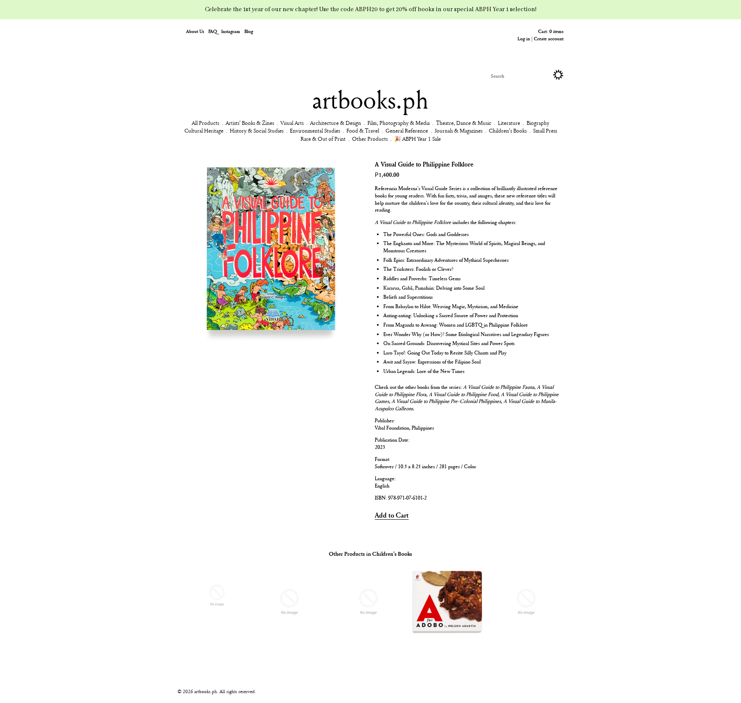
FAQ (212, 31)
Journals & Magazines (458, 130)
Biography (538, 123)
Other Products (370, 138)
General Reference (407, 130)
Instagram (230, 31)
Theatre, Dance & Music (463, 123)
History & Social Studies (256, 130)
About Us (195, 31)
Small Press (545, 130)
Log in (524, 38)
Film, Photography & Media (398, 123)
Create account (548, 38)
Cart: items (550, 31)
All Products (205, 123)
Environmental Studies (315, 130)
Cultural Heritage (203, 130)
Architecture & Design (335, 123)
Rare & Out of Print (323, 138)
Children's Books (508, 130)
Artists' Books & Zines (250, 123)
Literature (509, 123)
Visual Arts (292, 123)
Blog (248, 31)
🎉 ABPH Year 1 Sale (417, 138)
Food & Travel (362, 130)
